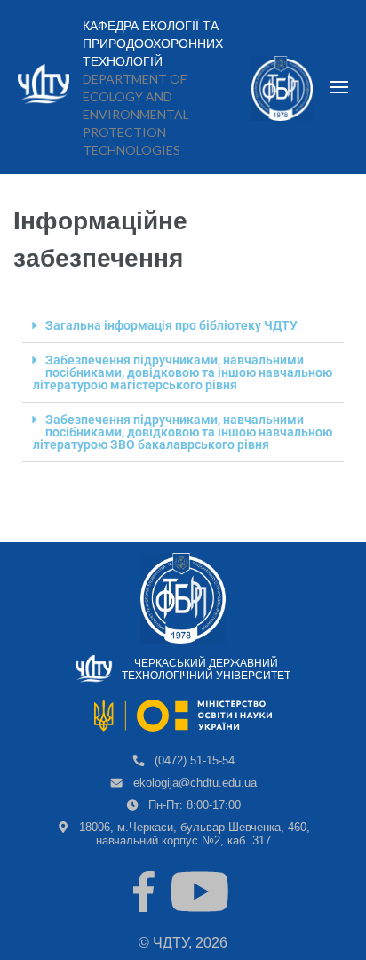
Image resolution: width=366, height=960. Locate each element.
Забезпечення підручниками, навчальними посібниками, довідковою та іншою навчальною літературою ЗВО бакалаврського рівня (182, 432)
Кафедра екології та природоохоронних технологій (153, 43)
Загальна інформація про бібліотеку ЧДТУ (171, 325)
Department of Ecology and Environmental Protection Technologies (136, 114)
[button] (183, 325)
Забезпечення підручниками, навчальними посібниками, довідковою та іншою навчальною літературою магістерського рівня (182, 372)
